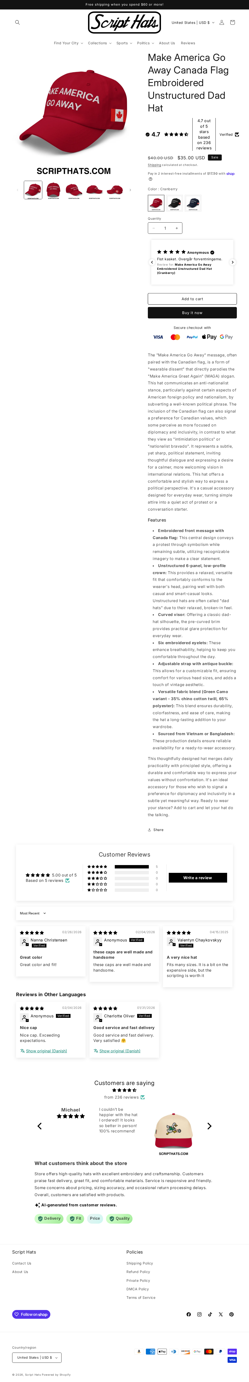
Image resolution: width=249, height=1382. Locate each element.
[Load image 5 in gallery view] (115, 190)
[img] (32, 932)
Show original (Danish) (46, 1050)
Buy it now (192, 312)
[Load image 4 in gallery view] (94, 190)
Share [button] (158, 830)
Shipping (154, 165)
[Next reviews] (233, 262)
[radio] (156, 203)
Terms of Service (141, 1297)
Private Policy (138, 1280)
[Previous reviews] (152, 262)
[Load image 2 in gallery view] (53, 190)
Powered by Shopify (56, 1374)
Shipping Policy (139, 1263)
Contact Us (21, 1263)
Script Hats (33, 1374)
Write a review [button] (197, 877)
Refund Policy (138, 1272)
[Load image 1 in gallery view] (33, 190)
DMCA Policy (137, 1289)
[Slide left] (17, 190)
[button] (17, 22)
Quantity (154, 218)
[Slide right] (130, 190)
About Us (20, 1272)
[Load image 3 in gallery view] (74, 190)
